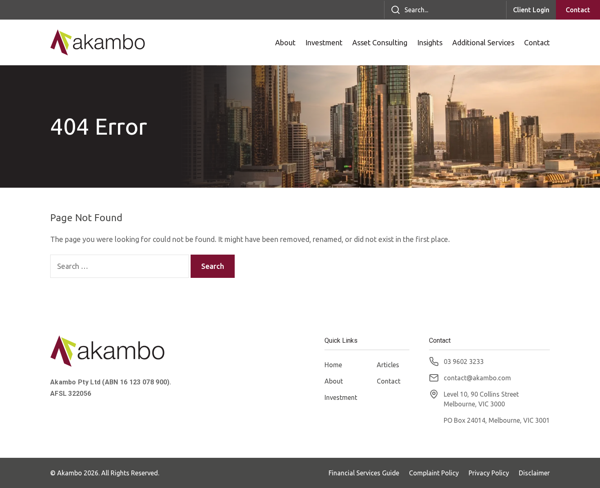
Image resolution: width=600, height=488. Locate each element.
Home (333, 364)
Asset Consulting (379, 42)
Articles (388, 364)
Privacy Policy (489, 473)
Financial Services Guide (364, 473)
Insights (429, 42)
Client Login (531, 9)
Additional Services (483, 42)
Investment (323, 42)
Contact (578, 9)
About (285, 42)
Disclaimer (534, 473)
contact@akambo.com (477, 378)
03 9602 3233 (464, 361)
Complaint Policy (434, 473)
